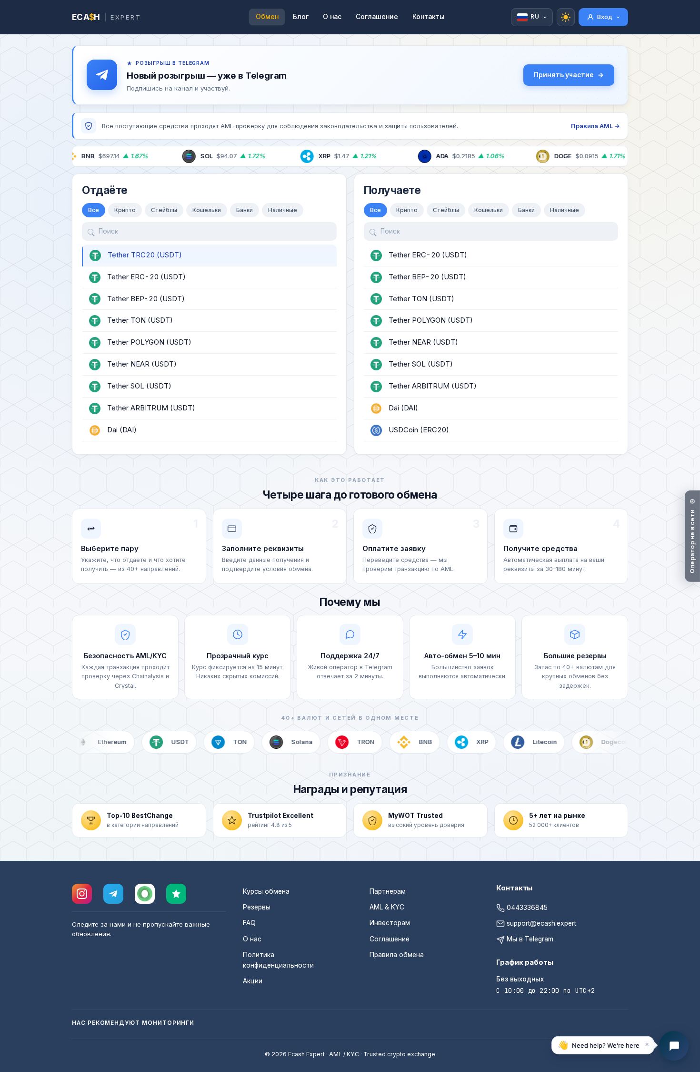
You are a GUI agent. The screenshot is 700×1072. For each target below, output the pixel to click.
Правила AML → (595, 126)
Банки (244, 210)
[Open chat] (674, 1046)
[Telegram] (113, 894)
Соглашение (377, 16)
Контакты (428, 16)
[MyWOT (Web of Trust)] (145, 894)
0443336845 (526, 907)
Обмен (267, 16)
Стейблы (164, 210)
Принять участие (564, 75)
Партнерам (388, 891)
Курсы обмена (266, 891)
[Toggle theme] (566, 17)
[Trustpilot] (176, 894)
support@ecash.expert (540, 923)
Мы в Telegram (529, 939)
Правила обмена (397, 955)
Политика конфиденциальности (278, 960)
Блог (301, 16)
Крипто (125, 210)
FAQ (249, 923)
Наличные (282, 210)
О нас (332, 16)
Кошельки (206, 210)
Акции (252, 981)
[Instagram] (82, 894)
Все (93, 210)
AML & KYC (387, 907)
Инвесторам (390, 923)
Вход (604, 16)
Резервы (256, 907)
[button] (602, 1046)
